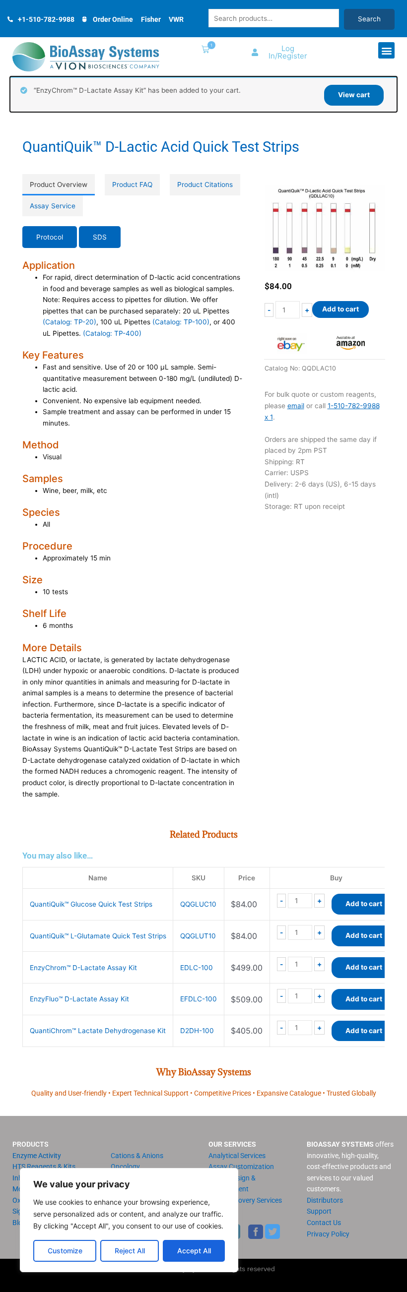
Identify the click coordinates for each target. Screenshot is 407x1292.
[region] (129, 1220)
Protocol (49, 237)
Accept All (194, 1250)
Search (369, 19)
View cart (354, 95)
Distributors (325, 1200)
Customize (65, 1250)
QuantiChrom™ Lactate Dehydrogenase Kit (98, 1031)
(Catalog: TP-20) (69, 322)
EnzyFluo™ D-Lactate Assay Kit (79, 999)
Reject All (130, 1250)
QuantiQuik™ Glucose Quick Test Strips (91, 904)
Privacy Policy (328, 1234)
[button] (203, 50)
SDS (100, 237)
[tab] (58, 184)
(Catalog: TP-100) (180, 322)
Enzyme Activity (36, 1156)
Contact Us (324, 1223)
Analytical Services (237, 1156)
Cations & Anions (137, 1156)
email (295, 406)
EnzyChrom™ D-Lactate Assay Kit (83, 968)
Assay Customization (241, 1166)
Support (319, 1211)
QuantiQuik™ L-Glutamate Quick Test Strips (98, 936)
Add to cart (340, 309)
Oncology (125, 1166)
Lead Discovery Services (245, 1200)
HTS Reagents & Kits (43, 1166)
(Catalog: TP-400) (112, 333)
